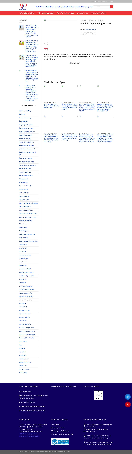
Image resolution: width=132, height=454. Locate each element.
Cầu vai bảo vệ (23, 189)
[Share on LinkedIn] (94, 33)
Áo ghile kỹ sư (23, 121)
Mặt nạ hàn (22, 251)
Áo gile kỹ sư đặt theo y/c (27, 131)
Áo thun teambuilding (26, 175)
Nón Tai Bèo (22, 320)
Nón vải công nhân (25, 324)
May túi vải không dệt (26, 286)
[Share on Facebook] (81, 33)
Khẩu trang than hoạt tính (27, 234)
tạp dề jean (22, 352)
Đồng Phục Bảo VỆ (25, 206)
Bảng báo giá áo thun (57, 428)
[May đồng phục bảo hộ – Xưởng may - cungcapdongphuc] (26, 7)
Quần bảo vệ (23, 341)
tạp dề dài (22, 348)
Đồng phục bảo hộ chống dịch (28, 203)
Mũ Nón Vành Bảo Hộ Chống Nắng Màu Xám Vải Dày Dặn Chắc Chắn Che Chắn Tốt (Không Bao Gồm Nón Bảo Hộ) (51, 138)
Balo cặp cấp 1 (23, 179)
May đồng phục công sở (26, 272)
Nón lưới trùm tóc (24, 317)
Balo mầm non (23, 182)
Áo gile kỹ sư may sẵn (25, 135)
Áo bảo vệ (22, 114)
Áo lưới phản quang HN (26, 145)
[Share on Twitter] (84, 33)
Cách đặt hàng (55, 424)
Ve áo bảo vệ (23, 372)
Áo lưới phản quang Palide (27, 149)
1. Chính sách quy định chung (28, 434)
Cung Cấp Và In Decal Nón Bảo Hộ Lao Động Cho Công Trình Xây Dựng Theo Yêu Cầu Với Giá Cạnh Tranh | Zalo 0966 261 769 (105, 108)
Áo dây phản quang (25, 118)
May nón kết (23, 279)
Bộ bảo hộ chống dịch (26, 186)
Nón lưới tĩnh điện (24, 314)
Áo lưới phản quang (25, 138)
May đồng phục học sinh (26, 276)
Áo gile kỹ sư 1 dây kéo (26, 125)
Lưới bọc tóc (23, 248)
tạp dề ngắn (22, 355)
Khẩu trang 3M (23, 231)
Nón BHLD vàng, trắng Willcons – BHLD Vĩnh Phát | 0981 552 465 (52, 106)
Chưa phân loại (23, 192)
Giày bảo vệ (22, 224)
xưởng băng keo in (59, 451)
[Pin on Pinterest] (91, 33)
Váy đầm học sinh (24, 369)
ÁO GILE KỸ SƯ (82, 13)
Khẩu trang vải (23, 237)
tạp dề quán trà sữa (25, 362)
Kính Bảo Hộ (23, 244)
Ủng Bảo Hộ (22, 365)
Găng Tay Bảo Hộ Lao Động (27, 217)
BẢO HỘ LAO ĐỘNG (27, 13)
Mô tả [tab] (46, 50)
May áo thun (23, 265)
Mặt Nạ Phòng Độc (25, 255)
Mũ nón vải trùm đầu (25, 293)
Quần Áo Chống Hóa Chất (27, 334)
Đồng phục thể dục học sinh (28, 213)
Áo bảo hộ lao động (25, 111)
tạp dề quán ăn (23, 359)
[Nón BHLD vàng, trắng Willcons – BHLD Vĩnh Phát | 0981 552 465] (52, 93)
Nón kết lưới (23, 307)
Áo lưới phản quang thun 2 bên (27, 153)
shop (20, 345)
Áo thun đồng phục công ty (27, 165)
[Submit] (111, 6)
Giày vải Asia (23, 227)
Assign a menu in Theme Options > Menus (102, 1)
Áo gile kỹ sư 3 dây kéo (26, 128)
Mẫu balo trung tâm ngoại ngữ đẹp (62, 434)
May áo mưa (23, 262)
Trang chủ (83, 20)
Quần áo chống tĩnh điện (26, 338)
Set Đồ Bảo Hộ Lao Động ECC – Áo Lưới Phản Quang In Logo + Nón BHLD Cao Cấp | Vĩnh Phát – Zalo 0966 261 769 (87, 108)
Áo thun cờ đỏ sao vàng (26, 161)
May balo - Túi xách (25, 269)
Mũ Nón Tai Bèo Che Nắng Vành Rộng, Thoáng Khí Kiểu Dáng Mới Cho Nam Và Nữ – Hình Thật (69, 107)
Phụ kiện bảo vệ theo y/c (26, 327)
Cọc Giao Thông (24, 196)
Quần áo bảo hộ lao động (27, 331)
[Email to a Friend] (87, 33)
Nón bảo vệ (22, 303)
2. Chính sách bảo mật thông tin (29, 436)
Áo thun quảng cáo (25, 172)
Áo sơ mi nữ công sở (25, 158)
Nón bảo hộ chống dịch (26, 296)
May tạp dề (22, 282)
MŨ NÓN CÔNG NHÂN (45, 13)
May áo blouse (23, 258)
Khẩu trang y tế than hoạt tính (28, 241)
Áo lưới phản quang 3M (26, 142)
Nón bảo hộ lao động (25, 300)
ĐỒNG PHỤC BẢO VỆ (99, 13)
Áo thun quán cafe (25, 168)
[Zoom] (46, 43)
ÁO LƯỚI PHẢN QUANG (65, 13)
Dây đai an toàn (24, 199)
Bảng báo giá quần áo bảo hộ (60, 431)
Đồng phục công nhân (26, 210)
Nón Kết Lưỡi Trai (24, 310)
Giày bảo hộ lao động (25, 220)
